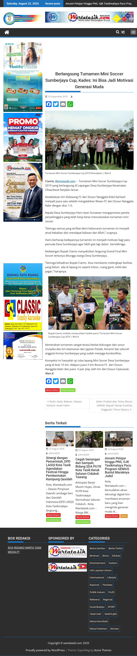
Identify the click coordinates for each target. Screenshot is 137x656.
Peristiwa (107, 584)
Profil (111, 592)
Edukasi (116, 555)
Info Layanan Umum (100, 570)
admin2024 (54, 453)
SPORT (111, 606)
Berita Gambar (97, 548)
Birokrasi (94, 555)
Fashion (113, 563)
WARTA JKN (111, 614)
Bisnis (124, 516)
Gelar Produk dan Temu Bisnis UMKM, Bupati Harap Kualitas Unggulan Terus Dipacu (114, 405)
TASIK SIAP (95, 614)
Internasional (97, 577)
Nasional (94, 584)
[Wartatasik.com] (7, 31)
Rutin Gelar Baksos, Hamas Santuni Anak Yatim (64, 403)
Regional (107, 599)
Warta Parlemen (98, 628)
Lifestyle (111, 577)
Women (114, 628)
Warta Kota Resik (99, 621)
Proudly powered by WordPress (45, 650)
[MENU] (133, 32)
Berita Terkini (52, 390)
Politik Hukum (97, 592)
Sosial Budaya (68, 390)
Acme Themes (102, 650)
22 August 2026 (56, 448)
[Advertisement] (89, 55)
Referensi (95, 599)
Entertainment (97, 563)
